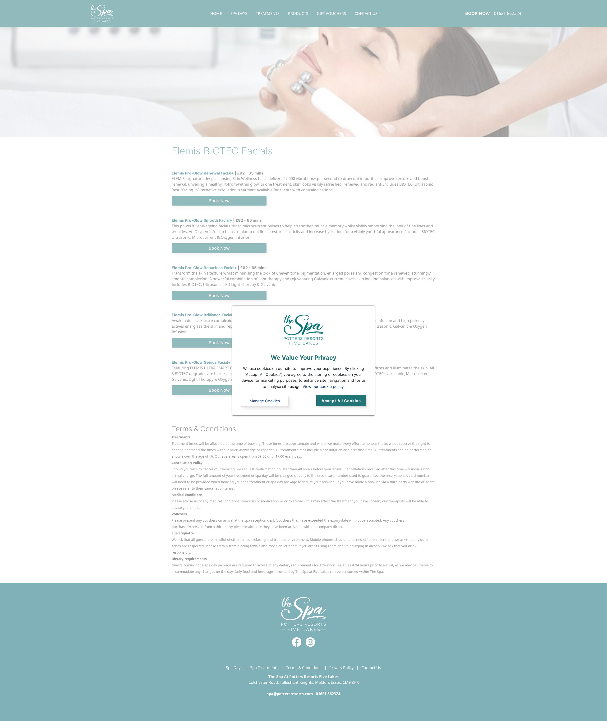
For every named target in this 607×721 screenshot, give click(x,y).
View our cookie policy (323, 386)
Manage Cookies (265, 401)
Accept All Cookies (341, 400)
